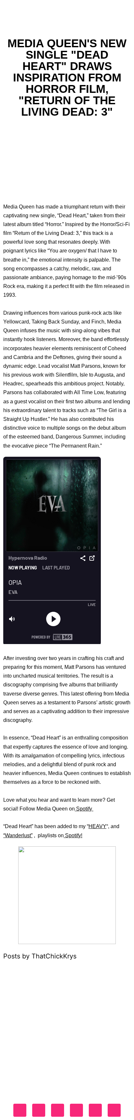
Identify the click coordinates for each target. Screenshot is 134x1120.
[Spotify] (95, 1110)
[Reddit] (114, 1110)
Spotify (84, 808)
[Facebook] (19, 1110)
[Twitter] (57, 1110)
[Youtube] (76, 1110)
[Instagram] (38, 1110)
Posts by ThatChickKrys (39, 956)
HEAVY (97, 826)
